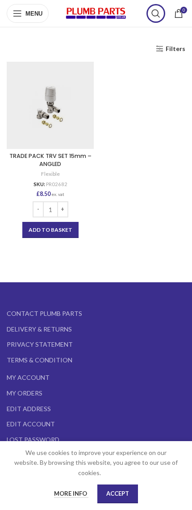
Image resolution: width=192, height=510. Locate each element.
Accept (117, 493)
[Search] (156, 13)
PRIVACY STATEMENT (40, 344)
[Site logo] (96, 13)
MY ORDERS (24, 393)
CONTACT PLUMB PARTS (44, 313)
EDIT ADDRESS (29, 408)
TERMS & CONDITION (39, 360)
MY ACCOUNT (28, 377)
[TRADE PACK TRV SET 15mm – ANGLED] (50, 105)
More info (71, 493)
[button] (50, 230)
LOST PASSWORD (33, 439)
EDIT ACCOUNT (31, 424)
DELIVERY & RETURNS (39, 329)
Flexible (50, 173)
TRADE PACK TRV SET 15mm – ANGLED (50, 160)
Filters (175, 48)
